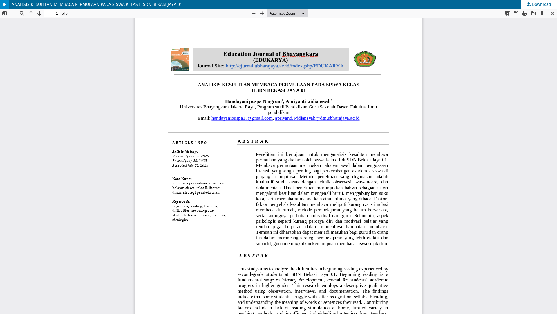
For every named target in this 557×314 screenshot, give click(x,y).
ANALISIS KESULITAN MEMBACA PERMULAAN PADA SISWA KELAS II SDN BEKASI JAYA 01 (97, 4)
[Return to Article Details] (4, 4)
